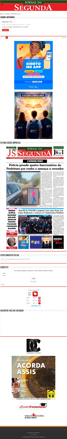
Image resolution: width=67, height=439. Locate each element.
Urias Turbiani (36, 432)
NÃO (4, 275)
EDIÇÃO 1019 (7, 22)
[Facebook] (32, 435)
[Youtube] (36, 435)
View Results (33, 281)
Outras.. (3, 284)
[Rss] (31, 435)
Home (2, 14)
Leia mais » (5, 30)
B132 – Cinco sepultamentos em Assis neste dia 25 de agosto (15, 259)
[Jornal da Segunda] (33, 5)
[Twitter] (34, 435)
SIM (4, 273)
